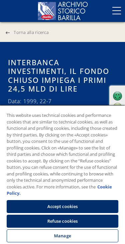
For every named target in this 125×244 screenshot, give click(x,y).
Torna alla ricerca (31, 32)
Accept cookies (62, 206)
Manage (62, 236)
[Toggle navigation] (116, 11)
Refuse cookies (62, 221)
